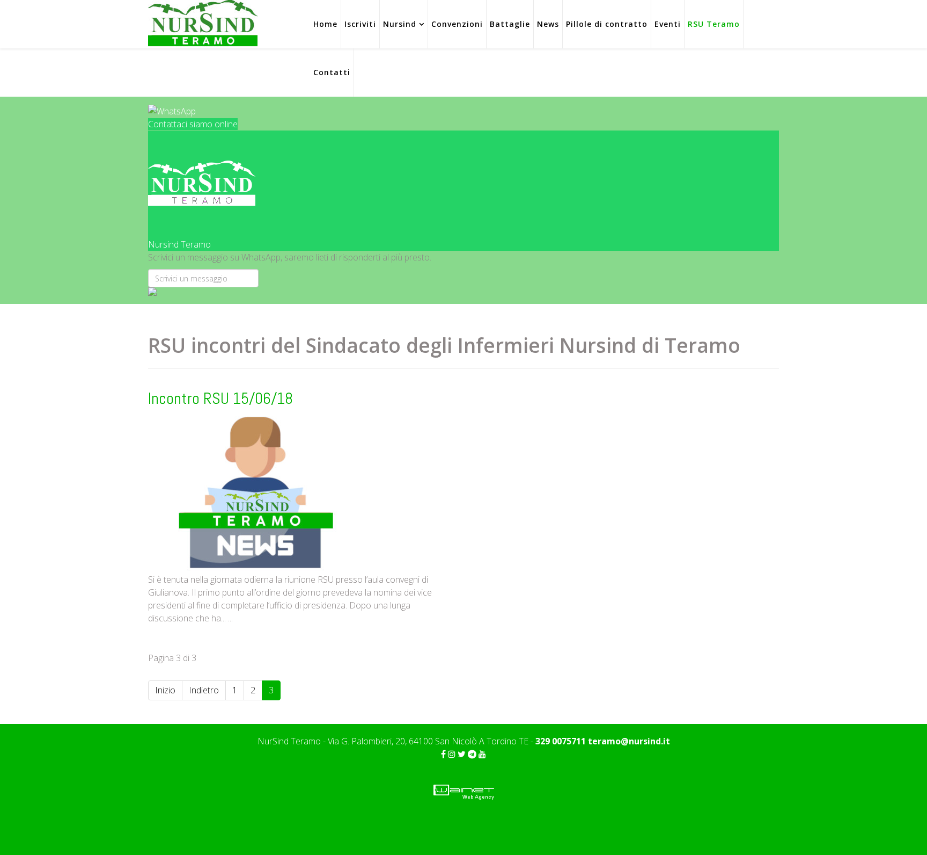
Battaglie (510, 24)
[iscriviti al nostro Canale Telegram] (472, 754)
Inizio (165, 690)
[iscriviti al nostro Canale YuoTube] (482, 754)
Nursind (399, 24)
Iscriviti (360, 24)
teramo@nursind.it (629, 741)
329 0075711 (561, 741)
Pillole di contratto (607, 24)
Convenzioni (457, 24)
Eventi (667, 24)
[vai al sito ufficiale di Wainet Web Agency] (463, 791)
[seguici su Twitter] (462, 754)
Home (325, 24)
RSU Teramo (714, 24)
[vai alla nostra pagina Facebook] (443, 754)
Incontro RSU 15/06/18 (220, 398)
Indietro (204, 690)
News (548, 24)
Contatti (331, 72)
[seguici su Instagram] (451, 754)
